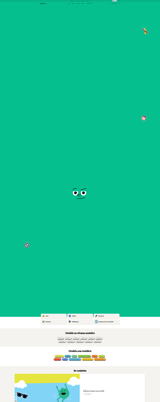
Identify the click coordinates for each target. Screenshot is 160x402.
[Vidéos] (80, 316)
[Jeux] (53, 316)
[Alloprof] (43, 3)
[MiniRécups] (80, 321)
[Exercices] (106, 316)
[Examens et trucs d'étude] (106, 321)
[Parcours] (53, 321)
